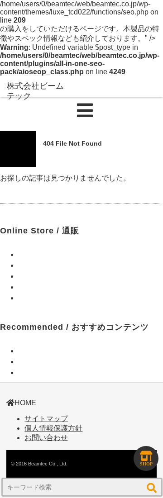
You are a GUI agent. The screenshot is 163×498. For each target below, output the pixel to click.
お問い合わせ (46, 437)
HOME (25, 403)
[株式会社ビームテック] (36, 91)
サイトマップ (46, 418)
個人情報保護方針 (53, 428)
